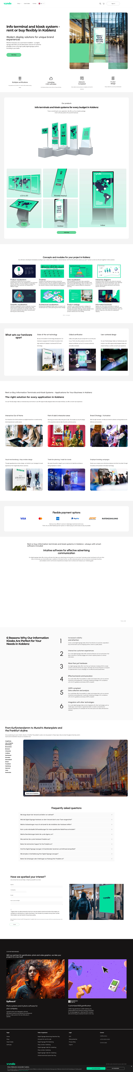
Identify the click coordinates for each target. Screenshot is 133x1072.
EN (41, 3)
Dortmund (8, 755)
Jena (6, 770)
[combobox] (41, 3)
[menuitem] (19, 3)
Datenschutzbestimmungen (42, 919)
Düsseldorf (8, 759)
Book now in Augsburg (32, 793)
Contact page (103, 1042)
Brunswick (8, 746)
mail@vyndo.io (103, 1036)
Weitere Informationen (23, 1070)
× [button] (131, 1066)
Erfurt (7, 761)
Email (12, 895)
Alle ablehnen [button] (115, 1068)
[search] (100, 4)
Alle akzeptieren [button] (96, 1068)
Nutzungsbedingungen (56, 919)
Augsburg (8, 741)
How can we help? (15, 900)
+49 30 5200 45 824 (105, 1039)
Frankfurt (8, 764)
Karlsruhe (8, 772)
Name (12, 884)
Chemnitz (8, 751)
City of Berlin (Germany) (9, 744)
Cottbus (7, 753)
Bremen (7, 749)
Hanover (7, 768)
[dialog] (66, 1068)
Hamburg (8, 766)
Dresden (7, 757)
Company (13, 890)
